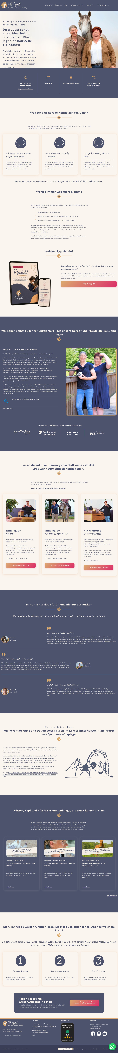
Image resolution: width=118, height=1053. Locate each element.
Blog (66, 5)
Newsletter (90, 5)
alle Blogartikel (112, 896)
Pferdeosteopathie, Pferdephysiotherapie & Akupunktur (44, 1027)
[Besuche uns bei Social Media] (93, 1033)
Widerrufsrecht (106, 1049)
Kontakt (77, 1049)
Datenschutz (92, 1049)
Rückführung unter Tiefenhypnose (41, 1024)
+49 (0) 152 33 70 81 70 (96, 1026)
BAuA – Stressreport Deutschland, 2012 (20, 772)
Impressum (84, 1049)
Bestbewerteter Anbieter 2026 (67, 1026)
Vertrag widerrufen (65, 1049)
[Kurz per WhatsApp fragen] (112, 1046)
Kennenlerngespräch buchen (21, 565)
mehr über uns (7, 409)
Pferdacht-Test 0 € (77, 5)
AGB (99, 1049)
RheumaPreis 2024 (71, 83)
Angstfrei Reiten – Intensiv (39, 1030)
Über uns (58, 5)
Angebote (48, 5)
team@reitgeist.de (95, 1028)
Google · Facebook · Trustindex (25, 89)
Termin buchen (102, 5)
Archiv (33, 1035)
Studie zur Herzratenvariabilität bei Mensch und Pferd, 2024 (25, 775)
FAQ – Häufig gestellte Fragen (40, 1032)
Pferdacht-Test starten (89, 283)
